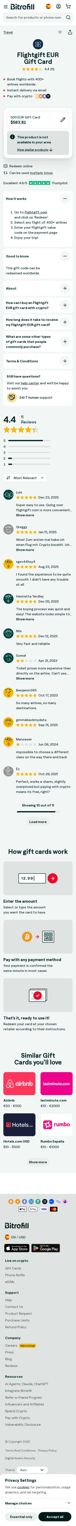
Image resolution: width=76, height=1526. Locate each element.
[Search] (68, 17)
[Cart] (68, 6)
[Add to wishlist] (60, 32)
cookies (23, 1487)
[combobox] (34, 17)
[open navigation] (5, 7)
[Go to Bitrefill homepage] (22, 7)
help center (30, 383)
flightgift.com (35, 212)
